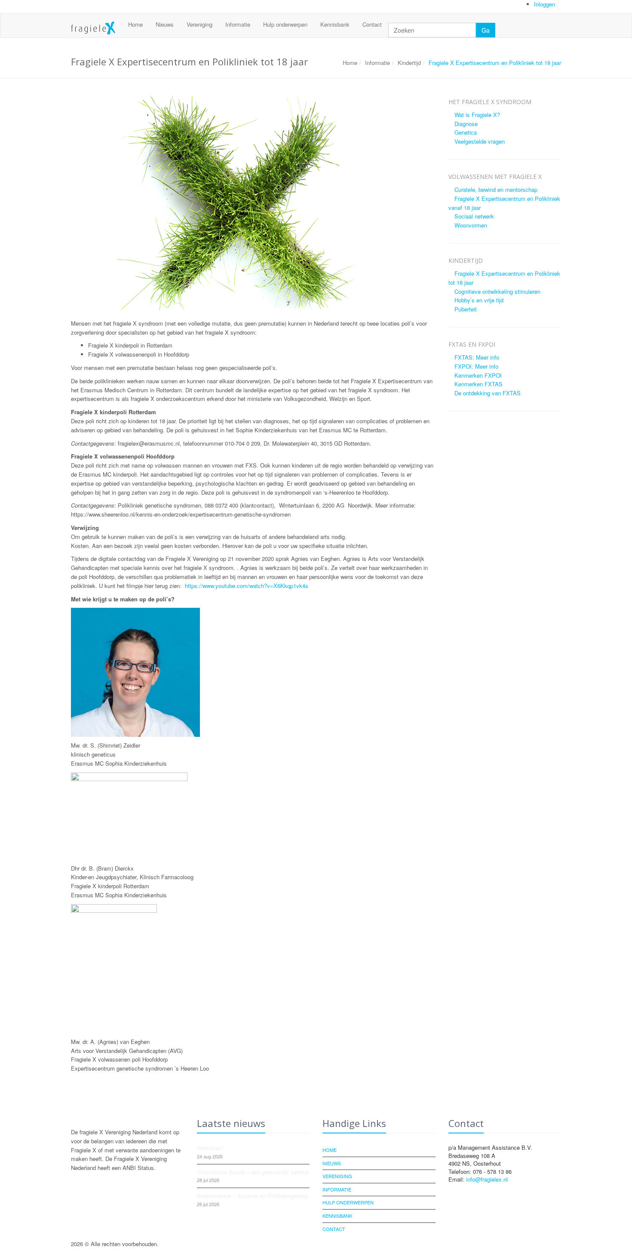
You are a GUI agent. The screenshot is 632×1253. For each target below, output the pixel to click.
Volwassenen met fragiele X (495, 176)
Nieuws (165, 24)
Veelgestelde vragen (479, 141)
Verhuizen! (210, 1148)
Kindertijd (409, 62)
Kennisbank (335, 24)
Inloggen (545, 4)
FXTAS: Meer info (476, 357)
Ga (486, 30)
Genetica (465, 132)
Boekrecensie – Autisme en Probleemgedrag (252, 1195)
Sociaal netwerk (474, 216)
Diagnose (466, 124)
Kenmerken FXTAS (478, 384)
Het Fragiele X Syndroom (489, 102)
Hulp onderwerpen (285, 24)
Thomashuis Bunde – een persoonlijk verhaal (253, 1172)
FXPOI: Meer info (476, 366)
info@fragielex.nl (487, 1179)
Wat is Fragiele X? (477, 115)
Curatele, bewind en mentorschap (495, 189)
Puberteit (465, 309)
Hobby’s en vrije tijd (478, 300)
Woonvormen (470, 225)
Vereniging (199, 24)
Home (135, 24)
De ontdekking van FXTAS (487, 393)
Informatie (237, 24)
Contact (372, 24)
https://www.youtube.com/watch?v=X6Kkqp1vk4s (246, 586)
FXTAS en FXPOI (471, 344)
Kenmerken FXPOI (478, 375)
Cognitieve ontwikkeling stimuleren (497, 291)
